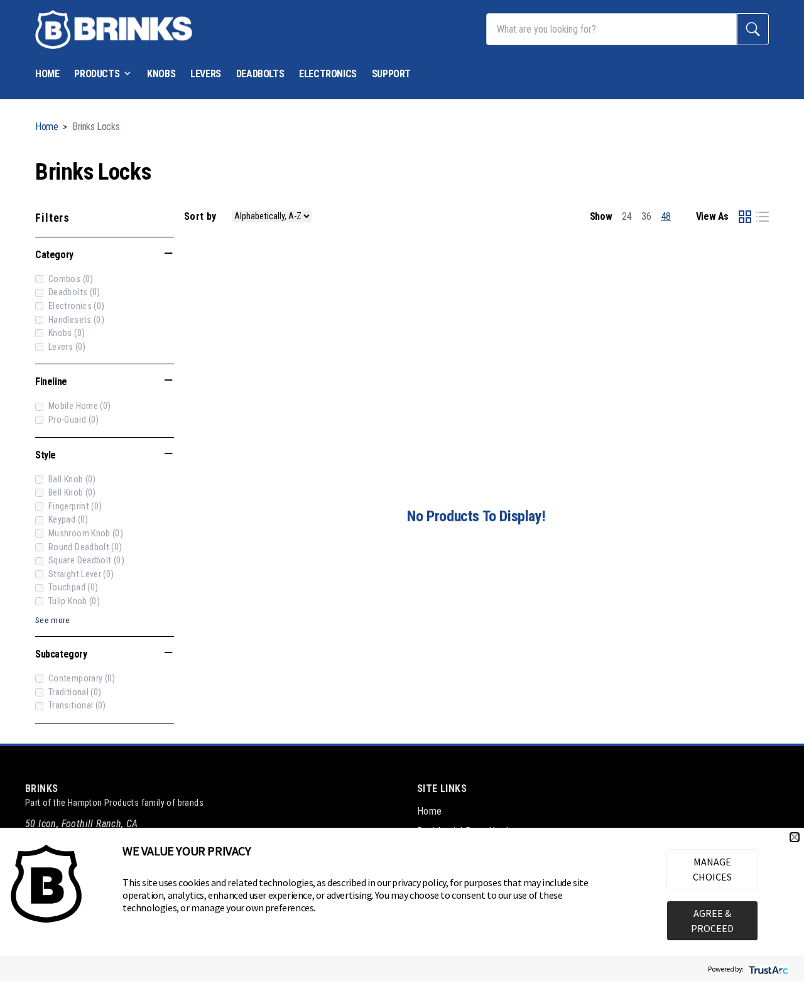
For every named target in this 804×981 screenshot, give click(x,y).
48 (666, 216)
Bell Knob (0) (72, 492)
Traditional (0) (74, 692)
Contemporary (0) (82, 678)
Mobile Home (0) (79, 406)
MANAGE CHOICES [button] (712, 869)
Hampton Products (103, 803)
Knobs (161, 74)
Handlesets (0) (76, 320)
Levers (205, 74)
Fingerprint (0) (75, 506)
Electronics (328, 74)
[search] (753, 29)
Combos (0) (71, 279)
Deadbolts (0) (74, 292)
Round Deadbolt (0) (85, 547)
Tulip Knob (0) (74, 601)
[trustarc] (767, 968)
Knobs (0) (66, 333)
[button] (794, 837)
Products (96, 74)
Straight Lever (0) (81, 574)
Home (47, 74)
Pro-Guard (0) (73, 420)
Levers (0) (67, 347)
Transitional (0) (77, 705)
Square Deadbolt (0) (86, 560)
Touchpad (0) (73, 587)
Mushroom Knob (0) (85, 533)
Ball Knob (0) (72, 479)
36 (646, 216)
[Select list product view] (762, 216)
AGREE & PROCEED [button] (712, 921)
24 (626, 216)
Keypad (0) (68, 519)
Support (391, 74)
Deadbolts (260, 74)
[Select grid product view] (745, 216)
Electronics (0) (76, 306)
